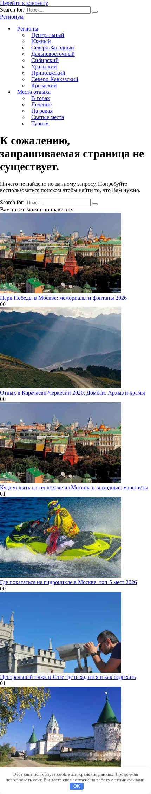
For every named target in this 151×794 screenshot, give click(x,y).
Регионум (12, 17)
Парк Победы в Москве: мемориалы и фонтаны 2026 (63, 298)
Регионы (27, 29)
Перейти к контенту (24, 3)
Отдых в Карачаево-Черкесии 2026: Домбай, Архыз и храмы (72, 393)
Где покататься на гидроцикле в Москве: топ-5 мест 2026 (68, 582)
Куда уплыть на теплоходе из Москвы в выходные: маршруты (74, 487)
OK (76, 786)
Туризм (40, 123)
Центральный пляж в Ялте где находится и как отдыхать (68, 677)
